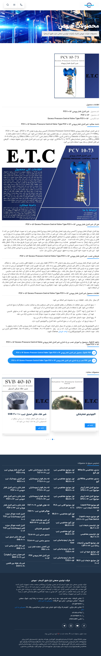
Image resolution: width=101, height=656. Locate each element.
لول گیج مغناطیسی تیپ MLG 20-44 (65, 533)
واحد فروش (62, 331)
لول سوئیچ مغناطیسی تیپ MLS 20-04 (64, 471)
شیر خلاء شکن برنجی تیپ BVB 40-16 (15, 547)
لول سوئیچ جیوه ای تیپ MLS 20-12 (89, 553)
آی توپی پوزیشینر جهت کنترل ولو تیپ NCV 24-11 (40, 521)
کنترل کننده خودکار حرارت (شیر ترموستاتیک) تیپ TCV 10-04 (14, 528)
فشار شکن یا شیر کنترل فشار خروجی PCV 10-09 (14, 489)
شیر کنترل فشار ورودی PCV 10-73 (39, 557)
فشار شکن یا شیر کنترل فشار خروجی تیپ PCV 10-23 (14, 497)
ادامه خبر (90, 425)
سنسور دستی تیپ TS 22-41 (39, 534)
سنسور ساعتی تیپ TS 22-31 (38, 540)
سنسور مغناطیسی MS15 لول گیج (88, 480)
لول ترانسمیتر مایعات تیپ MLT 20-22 (89, 527)
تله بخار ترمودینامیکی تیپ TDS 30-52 (63, 559)
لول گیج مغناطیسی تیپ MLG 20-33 (65, 524)
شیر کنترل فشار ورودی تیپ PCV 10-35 (14, 471)
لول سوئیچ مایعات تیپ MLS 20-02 (88, 562)
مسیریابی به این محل (45, 601)
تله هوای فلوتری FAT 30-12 (39, 505)
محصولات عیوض (93, 18)
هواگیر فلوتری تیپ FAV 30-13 (39, 512)
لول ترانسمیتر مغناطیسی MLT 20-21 (89, 535)
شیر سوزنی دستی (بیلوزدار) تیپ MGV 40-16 (14, 556)
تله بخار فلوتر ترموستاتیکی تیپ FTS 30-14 (39, 489)
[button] (54, 439)
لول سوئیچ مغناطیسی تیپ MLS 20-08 (64, 489)
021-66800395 (77, 612)
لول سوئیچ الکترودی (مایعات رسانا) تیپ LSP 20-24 (88, 544)
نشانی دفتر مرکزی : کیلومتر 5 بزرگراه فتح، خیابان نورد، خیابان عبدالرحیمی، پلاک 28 (54, 607)
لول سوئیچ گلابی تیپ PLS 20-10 (63, 506)
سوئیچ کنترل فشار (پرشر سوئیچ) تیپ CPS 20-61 (89, 489)
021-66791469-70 (76, 616)
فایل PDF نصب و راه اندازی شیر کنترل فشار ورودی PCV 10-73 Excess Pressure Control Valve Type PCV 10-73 (51, 360)
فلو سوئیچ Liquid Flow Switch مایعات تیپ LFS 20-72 (87, 508)
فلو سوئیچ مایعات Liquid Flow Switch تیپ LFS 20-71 (87, 518)
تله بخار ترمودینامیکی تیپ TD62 (63, 541)
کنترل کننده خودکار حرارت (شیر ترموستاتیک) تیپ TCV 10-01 (14, 516)
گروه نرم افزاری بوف (51, 634)
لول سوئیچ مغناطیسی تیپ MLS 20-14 (64, 497)
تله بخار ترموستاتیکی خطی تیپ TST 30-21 (39, 471)
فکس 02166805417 (75, 619)
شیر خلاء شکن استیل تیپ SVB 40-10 (15, 538)
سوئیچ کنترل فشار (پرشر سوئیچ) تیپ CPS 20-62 (89, 497)
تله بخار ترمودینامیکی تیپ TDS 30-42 (63, 550)
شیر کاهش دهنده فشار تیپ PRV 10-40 (39, 548)
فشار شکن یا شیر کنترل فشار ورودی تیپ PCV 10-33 (14, 506)
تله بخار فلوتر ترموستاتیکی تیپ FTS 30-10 (39, 480)
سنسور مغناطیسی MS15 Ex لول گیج (88, 471)
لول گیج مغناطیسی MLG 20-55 (63, 515)
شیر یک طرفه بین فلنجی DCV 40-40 (15, 564)
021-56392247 (77, 604)
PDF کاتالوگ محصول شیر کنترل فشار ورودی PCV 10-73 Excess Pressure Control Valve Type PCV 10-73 (53, 352)
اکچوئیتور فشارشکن (42, 528)
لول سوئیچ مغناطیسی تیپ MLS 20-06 (64, 480)
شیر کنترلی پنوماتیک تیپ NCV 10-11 (15, 480)
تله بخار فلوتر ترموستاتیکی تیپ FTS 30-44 (39, 497)
